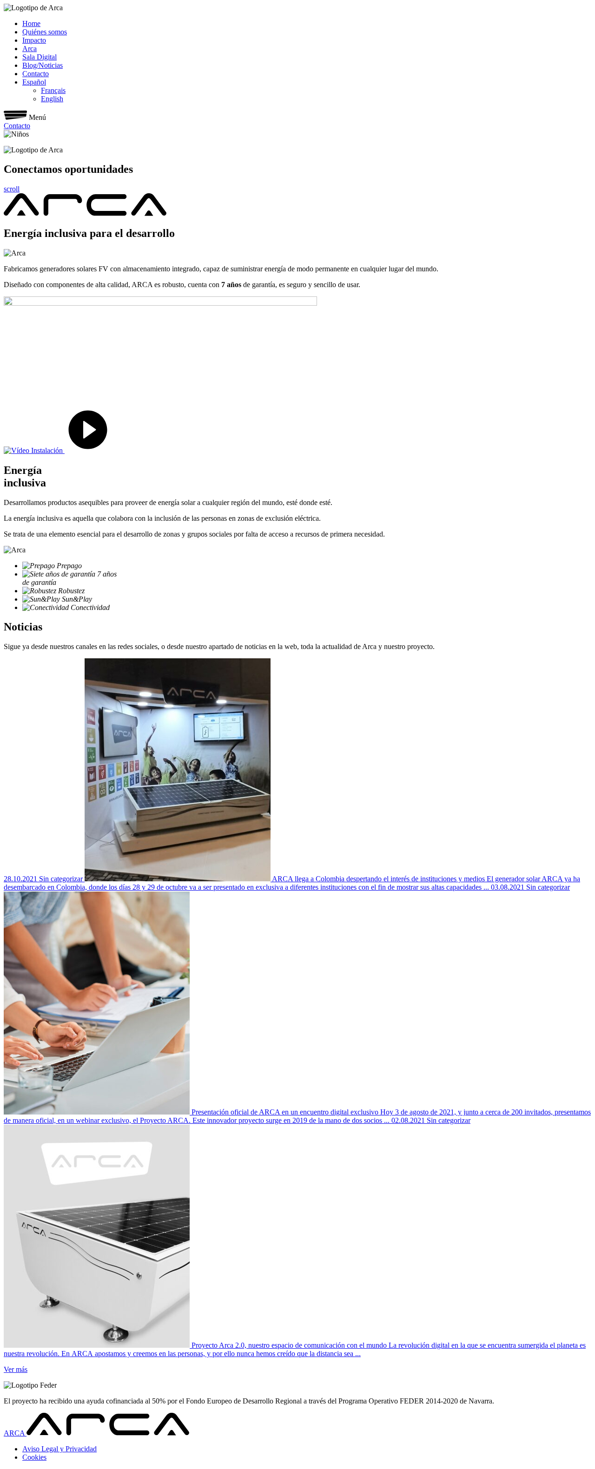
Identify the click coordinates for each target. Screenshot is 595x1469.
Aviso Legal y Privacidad (59, 1449)
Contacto (35, 74)
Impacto (34, 40)
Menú (37, 117)
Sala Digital (39, 57)
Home (31, 23)
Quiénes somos (44, 32)
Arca (29, 48)
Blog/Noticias (42, 65)
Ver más (15, 1369)
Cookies (34, 1457)
